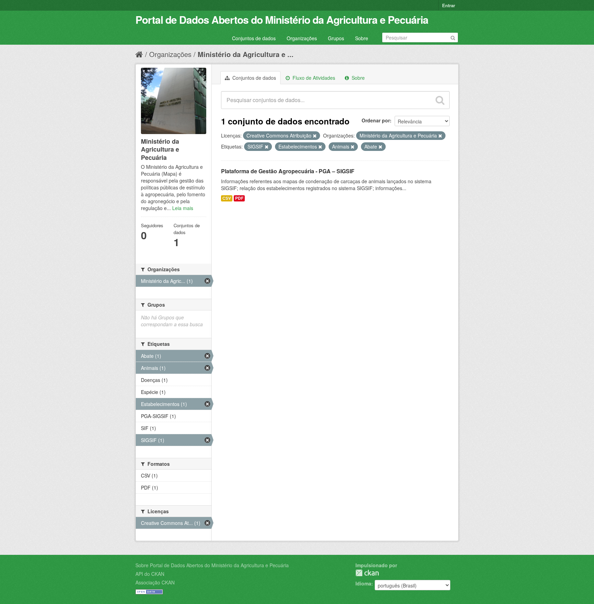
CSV (226, 198)
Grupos (336, 38)
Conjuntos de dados (254, 38)
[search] (440, 100)
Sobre (361, 38)
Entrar (448, 5)
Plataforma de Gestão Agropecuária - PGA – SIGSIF (287, 171)
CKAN (367, 572)
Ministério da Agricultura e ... (246, 54)
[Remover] (315, 136)
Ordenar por (376, 120)
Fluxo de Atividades (313, 77)
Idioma (363, 583)
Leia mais (182, 208)
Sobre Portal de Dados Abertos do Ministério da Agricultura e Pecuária (212, 565)
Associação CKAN (155, 582)
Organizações (302, 38)
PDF (239, 198)
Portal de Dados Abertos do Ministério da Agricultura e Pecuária (281, 19)
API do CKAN (149, 573)
